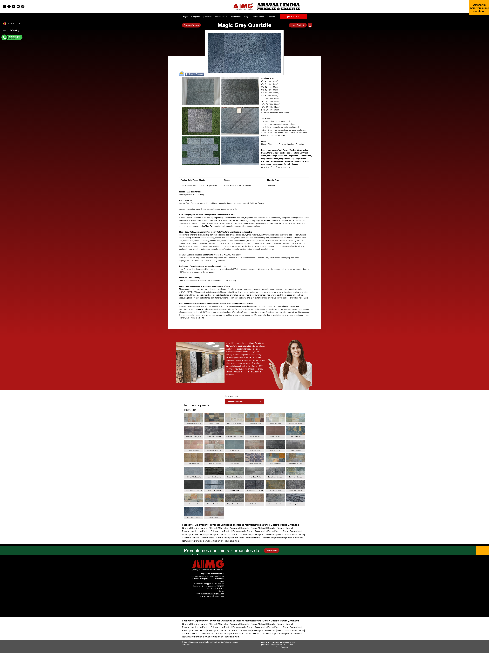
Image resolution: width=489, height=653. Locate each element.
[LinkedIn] (13, 6)
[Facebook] (22, 6)
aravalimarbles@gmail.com (212, 594)
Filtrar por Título (231, 396)
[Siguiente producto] (310, 25)
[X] (9, 6)
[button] (12, 30)
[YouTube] (18, 6)
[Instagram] (4, 6)
